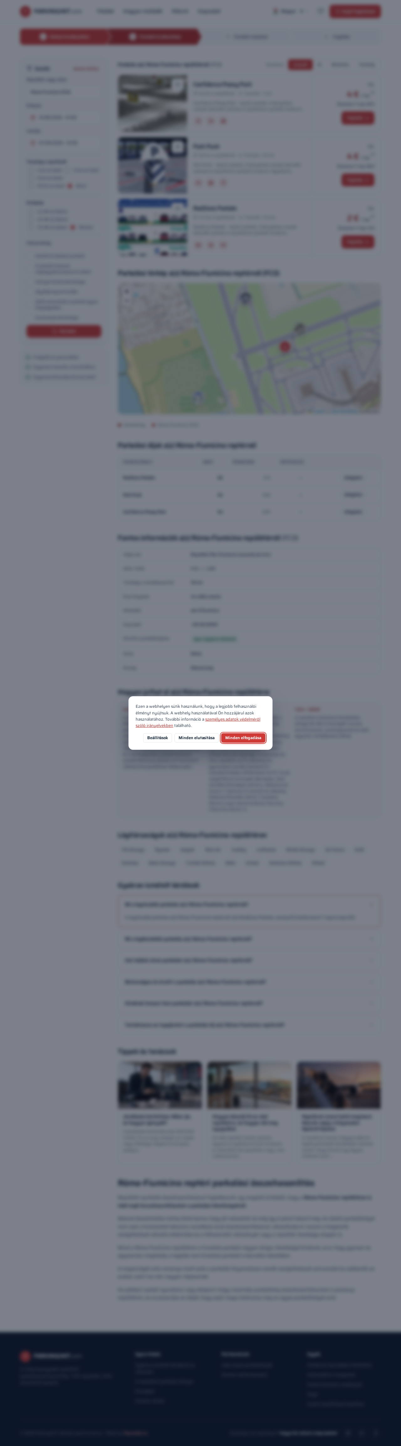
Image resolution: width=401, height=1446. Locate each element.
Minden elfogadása (243, 737)
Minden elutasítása (197, 737)
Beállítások (157, 737)
